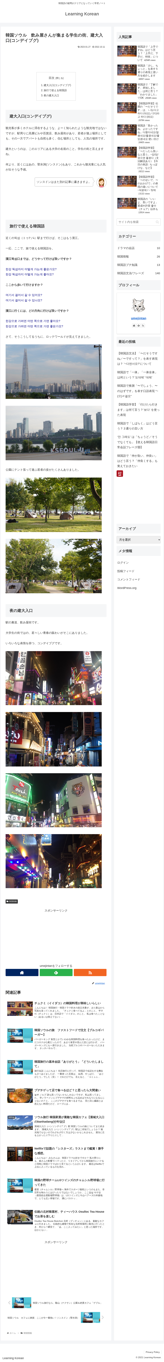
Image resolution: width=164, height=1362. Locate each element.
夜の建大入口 (51, 95)
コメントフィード (128, 579)
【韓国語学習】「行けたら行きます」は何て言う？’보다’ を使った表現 (138, 410)
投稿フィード (126, 571)
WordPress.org (126, 588)
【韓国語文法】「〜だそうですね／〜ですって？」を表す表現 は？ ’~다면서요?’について (137, 358)
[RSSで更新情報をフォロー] (90, 972)
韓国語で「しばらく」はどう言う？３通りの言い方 (137, 426)
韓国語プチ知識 (138, 265)
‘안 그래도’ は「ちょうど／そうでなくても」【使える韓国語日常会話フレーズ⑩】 (137, 442)
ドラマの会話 (138, 248)
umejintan (138, 318)
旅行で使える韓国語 (55, 90)
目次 (51, 77)
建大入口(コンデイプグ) (57, 85)
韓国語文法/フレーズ (138, 273)
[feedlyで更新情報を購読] (56, 972)
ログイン (123, 562)
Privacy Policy (153, 1352)
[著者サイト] (22, 972)
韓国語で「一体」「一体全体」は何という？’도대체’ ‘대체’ (137, 375)
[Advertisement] (56, 59)
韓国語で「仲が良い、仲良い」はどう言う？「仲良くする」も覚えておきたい (137, 461)
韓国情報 (13, 901)
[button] (157, 222)
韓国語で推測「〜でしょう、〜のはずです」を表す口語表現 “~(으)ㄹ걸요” (137, 391)
